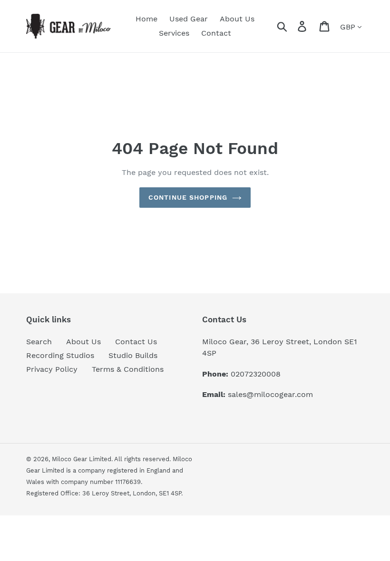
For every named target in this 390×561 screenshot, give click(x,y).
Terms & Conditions (128, 369)
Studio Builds (132, 355)
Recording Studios (60, 355)
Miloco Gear (69, 459)
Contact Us (136, 341)
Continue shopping (187, 197)
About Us (83, 341)
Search (39, 341)
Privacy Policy (52, 369)
